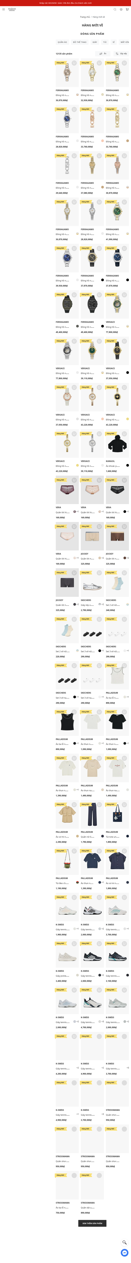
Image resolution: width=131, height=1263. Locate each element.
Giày (95, 42)
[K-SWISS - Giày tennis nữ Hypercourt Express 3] (117, 907)
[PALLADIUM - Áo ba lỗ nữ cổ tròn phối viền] (117, 675)
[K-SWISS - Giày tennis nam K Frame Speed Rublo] (92, 999)
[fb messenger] (124, 1252)
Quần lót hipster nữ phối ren (70, 512)
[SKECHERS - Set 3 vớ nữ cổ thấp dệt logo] (92, 629)
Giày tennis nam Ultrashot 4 (69, 1114)
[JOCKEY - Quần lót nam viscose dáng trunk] (92, 536)
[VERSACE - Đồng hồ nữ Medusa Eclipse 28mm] (92, 397)
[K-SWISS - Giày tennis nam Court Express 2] (92, 907)
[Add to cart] (74, 63)
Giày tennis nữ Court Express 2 (70, 1022)
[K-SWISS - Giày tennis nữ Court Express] (67, 907)
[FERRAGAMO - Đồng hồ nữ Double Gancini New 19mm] (92, 119)
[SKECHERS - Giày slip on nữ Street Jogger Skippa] (92, 582)
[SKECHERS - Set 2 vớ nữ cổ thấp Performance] (67, 629)
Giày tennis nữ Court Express (70, 929)
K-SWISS (60, 924)
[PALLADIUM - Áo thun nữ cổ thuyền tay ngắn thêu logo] (92, 721)
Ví (114, 42)
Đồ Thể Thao (79, 42)
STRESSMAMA (113, 1110)
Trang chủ (85, 17)
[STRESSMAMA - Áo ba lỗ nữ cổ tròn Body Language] (67, 1185)
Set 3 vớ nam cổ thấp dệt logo (70, 697)
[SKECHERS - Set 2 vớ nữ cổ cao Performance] (117, 582)
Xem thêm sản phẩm (92, 1223)
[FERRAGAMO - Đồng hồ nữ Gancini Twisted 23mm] (92, 165)
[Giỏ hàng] (127, 9)
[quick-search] (124, 1242)
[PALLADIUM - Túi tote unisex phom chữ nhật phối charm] (117, 814)
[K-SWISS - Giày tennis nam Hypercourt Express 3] (117, 1046)
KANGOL (110, 461)
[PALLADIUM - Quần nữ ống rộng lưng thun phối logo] (92, 814)
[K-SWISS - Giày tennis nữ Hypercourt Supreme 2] (67, 1046)
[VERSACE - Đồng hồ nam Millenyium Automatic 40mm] (117, 304)
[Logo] (12, 9)
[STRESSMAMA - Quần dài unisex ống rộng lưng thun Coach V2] (92, 1185)
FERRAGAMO (62, 90)
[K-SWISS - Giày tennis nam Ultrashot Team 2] (117, 953)
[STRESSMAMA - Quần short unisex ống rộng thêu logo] (117, 1092)
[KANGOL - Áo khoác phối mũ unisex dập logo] (117, 443)
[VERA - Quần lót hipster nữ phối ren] (67, 490)
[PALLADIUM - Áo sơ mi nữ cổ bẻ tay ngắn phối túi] (117, 860)
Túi (105, 42)
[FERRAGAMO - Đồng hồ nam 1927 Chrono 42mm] (117, 211)
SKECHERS (86, 600)
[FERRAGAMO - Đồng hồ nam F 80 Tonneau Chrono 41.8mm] (67, 304)
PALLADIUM (112, 693)
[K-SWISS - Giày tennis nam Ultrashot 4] (67, 1092)
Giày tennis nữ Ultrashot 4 (93, 1068)
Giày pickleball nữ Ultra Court (70, 975)
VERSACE (110, 322)
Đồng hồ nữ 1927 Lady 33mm (70, 95)
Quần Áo (62, 42)
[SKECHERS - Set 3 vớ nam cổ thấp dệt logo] (67, 675)
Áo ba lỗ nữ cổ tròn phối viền (70, 744)
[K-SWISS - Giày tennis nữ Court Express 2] (67, 999)
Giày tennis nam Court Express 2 (96, 929)
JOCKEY (84, 554)
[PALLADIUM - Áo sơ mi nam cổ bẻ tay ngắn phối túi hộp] (67, 814)
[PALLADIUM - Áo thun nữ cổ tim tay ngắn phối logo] (67, 768)
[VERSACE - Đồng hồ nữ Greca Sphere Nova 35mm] (92, 351)
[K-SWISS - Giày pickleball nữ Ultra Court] (67, 953)
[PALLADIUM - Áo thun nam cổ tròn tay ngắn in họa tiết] (92, 768)
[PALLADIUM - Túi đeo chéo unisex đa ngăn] (67, 860)
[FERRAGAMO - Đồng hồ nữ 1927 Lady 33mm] (67, 72)
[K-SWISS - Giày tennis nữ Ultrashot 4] (92, 1046)
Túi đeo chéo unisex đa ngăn (69, 883)
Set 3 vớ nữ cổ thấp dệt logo (94, 651)
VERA (58, 507)
